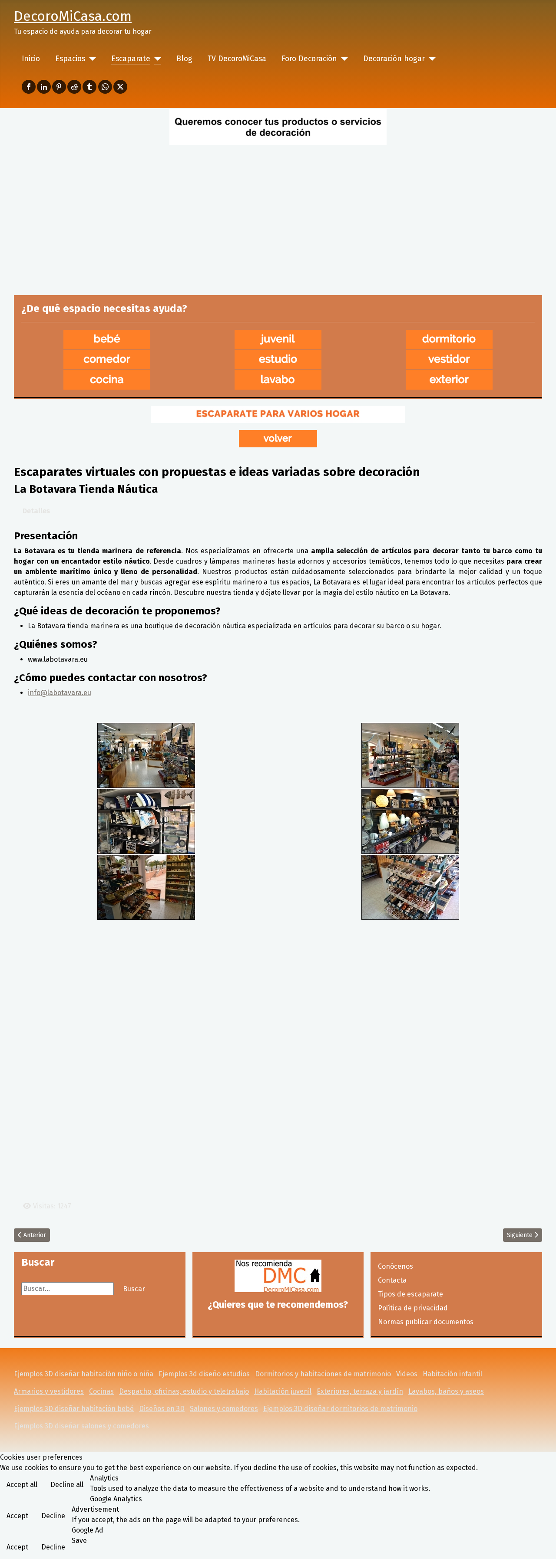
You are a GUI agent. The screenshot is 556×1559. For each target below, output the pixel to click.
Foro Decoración (309, 58)
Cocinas (101, 1391)
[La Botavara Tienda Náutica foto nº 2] (410, 755)
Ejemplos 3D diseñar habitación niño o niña (83, 1374)
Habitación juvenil (282, 1391)
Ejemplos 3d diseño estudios (204, 1374)
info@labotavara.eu (59, 693)
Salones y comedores (224, 1409)
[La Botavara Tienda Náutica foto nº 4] (410, 821)
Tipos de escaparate (410, 1294)
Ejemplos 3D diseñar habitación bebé (74, 1409)
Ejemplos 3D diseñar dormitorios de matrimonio (340, 1409)
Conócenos (395, 1266)
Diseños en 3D (162, 1409)
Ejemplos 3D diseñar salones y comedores (81, 1426)
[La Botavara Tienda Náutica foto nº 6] (410, 887)
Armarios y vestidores (49, 1391)
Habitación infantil (452, 1374)
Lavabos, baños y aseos (446, 1391)
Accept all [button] (22, 1484)
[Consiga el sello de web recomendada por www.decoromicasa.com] (278, 1276)
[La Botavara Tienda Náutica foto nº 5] (146, 887)
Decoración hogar (394, 58)
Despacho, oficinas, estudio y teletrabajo (184, 1391)
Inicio (31, 58)
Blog (184, 58)
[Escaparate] (155, 59)
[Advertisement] (278, 212)
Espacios (70, 58)
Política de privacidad (413, 1308)
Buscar (134, 1289)
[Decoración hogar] (430, 59)
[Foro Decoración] (342, 59)
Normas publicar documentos (425, 1322)
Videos (406, 1374)
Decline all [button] (66, 1484)
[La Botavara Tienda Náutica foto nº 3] (146, 821)
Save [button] (79, 1540)
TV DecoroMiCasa (237, 58)
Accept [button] (17, 1516)
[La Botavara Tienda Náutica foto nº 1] (146, 755)
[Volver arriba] (541, 1543)
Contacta (392, 1280)
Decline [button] (53, 1516)
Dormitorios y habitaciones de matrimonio (323, 1374)
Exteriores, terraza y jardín (360, 1391)
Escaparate (130, 58)
